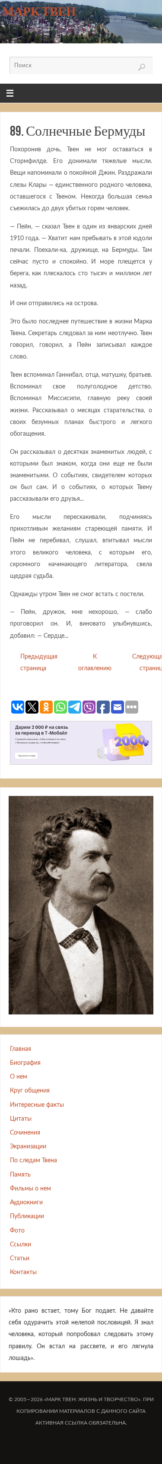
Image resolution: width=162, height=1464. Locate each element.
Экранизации (28, 1146)
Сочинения (25, 1132)
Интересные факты (37, 1105)
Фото (17, 1230)
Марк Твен (39, 11)
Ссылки (20, 1244)
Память (20, 1174)
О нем (18, 1076)
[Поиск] (141, 67)
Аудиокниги (26, 1202)
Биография (25, 1063)
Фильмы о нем (30, 1188)
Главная (20, 1049)
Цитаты (21, 1118)
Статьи (19, 1258)
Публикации (27, 1216)
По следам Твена (33, 1160)
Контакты (23, 1272)
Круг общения (30, 1090)
